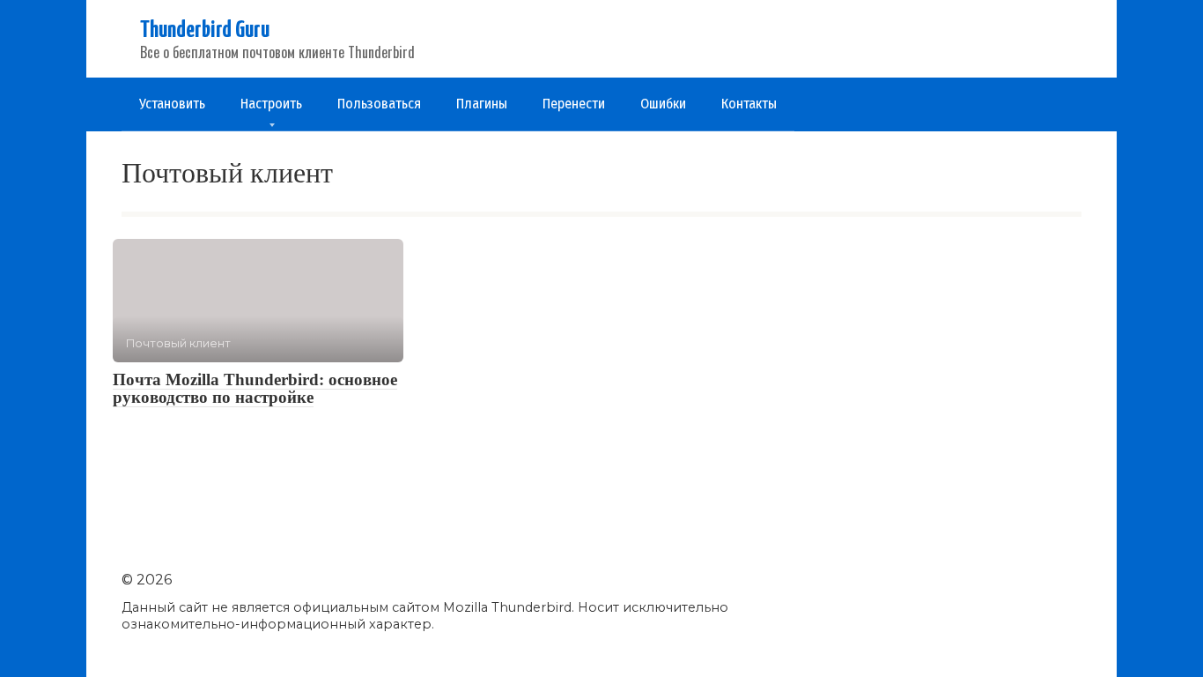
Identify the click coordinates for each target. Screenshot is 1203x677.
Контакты (749, 103)
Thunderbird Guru (204, 30)
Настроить (271, 103)
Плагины (481, 103)
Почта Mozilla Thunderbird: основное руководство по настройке (255, 388)
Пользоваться (379, 103)
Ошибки (663, 103)
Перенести (573, 103)
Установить (172, 103)
